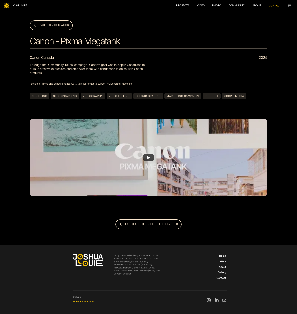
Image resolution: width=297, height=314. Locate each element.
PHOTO (216, 5)
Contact (221, 277)
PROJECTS (182, 5)
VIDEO (201, 5)
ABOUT (256, 5)
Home (222, 255)
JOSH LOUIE (19, 5)
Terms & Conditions (83, 301)
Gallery (222, 272)
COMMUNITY (237, 5)
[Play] (148, 157)
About (222, 266)
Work (223, 261)
